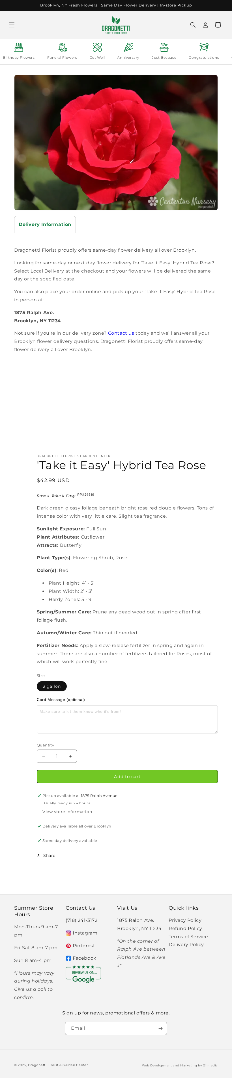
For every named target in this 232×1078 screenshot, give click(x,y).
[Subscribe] (160, 1028)
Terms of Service (188, 936)
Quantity (45, 745)
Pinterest (84, 945)
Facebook (84, 958)
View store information (67, 811)
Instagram (85, 933)
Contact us (121, 333)
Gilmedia (210, 1065)
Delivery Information (45, 224)
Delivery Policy (186, 944)
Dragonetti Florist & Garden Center (58, 1065)
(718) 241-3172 (81, 920)
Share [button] (49, 855)
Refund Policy (185, 928)
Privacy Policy (185, 920)
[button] (12, 25)
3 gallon (52, 686)
